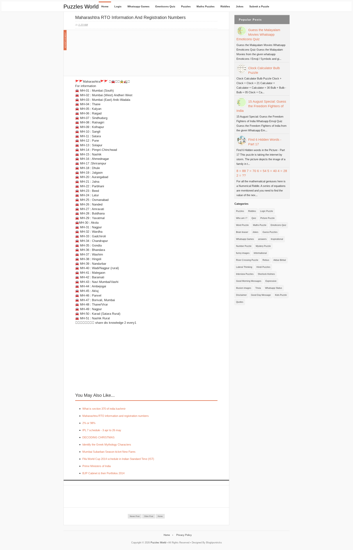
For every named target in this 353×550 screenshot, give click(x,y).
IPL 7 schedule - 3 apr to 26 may (101, 430)
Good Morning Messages (248, 281)
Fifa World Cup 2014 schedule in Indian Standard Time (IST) (118, 458)
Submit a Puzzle (259, 6)
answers (262, 239)
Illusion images (243, 288)
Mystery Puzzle (263, 246)
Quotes (239, 302)
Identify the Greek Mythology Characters (106, 444)
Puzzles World (81, 6)
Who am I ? (241, 218)
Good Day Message (261, 295)
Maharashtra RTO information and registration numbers (115, 415)
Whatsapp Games (138, 6)
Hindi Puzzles (263, 267)
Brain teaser (242, 232)
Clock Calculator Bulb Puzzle (264, 70)
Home (104, 6)
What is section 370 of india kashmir (104, 408)
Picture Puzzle (267, 218)
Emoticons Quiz (165, 6)
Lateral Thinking (244, 267)
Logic (118, 6)
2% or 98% (88, 423)
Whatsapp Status (273, 288)
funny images (242, 253)
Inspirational (277, 239)
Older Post (148, 516)
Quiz (254, 218)
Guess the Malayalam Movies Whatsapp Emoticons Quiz (258, 34)
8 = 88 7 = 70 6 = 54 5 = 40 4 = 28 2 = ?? (261, 173)
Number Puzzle (244, 246)
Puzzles (186, 6)
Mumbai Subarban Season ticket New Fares (109, 451)
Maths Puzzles (206, 6)
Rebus (266, 260)
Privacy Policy (184, 535)
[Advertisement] (102, 55)
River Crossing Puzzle (247, 260)
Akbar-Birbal (279, 260)
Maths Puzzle (259, 225)
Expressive (271, 281)
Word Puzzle (242, 225)
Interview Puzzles (245, 274)
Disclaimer (241, 295)
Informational (260, 253)
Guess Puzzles (270, 232)
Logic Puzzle (266, 211)
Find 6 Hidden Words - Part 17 (264, 142)
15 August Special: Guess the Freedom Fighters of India (261, 106)
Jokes (239, 6)
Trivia (258, 288)
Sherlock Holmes (266, 274)
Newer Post (135, 516)
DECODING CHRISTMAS (98, 437)
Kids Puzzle (281, 295)
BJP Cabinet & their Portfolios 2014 (103, 473)
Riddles (225, 6)
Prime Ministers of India (96, 466)
